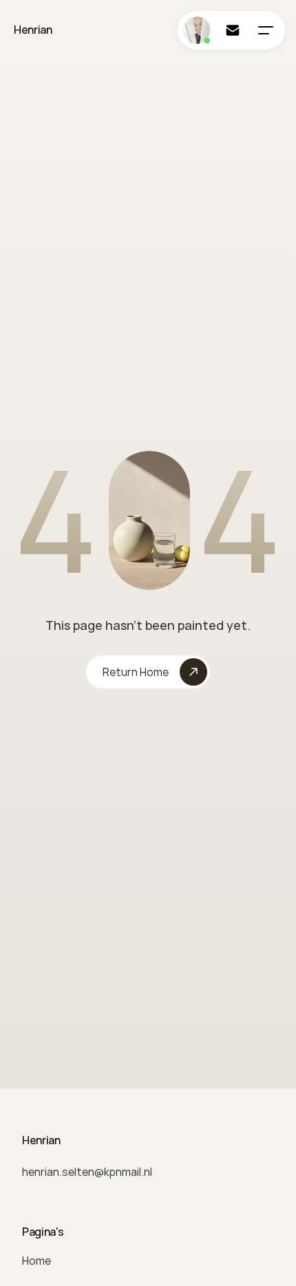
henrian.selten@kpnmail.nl (87, 1171)
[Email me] (232, 30)
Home (36, 1260)
